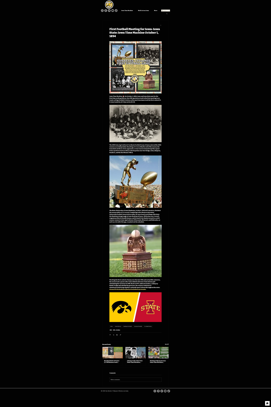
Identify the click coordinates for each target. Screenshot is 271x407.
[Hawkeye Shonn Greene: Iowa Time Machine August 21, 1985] (158, 352)
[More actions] (161, 25)
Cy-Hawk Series (148, 326)
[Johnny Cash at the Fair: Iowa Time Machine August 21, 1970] (135, 352)
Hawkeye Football (127, 326)
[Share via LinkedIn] (117, 334)
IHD (111, 330)
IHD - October (116, 330)
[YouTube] (112, 10)
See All (167, 344)
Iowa (111, 326)
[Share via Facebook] (110, 334)
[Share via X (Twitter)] (113, 334)
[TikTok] (116, 10)
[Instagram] (102, 10)
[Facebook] (105, 10)
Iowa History (118, 326)
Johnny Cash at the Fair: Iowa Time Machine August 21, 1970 (135, 361)
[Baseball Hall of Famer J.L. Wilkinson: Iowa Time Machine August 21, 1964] (112, 352)
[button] (167, 13)
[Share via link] (120, 334)
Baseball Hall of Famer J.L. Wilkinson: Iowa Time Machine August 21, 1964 (112, 361)
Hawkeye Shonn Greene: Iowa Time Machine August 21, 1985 (158, 361)
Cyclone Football (138, 326)
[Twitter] (109, 10)
